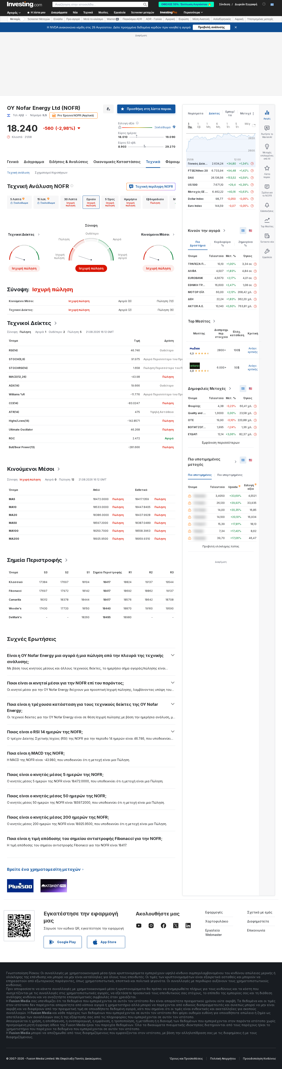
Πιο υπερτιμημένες (230, 475)
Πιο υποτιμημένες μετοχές (204, 462)
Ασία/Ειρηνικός (222, 19)
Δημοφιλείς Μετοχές (207, 388)
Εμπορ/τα (230, 113)
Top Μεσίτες (199, 321)
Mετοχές (15, 19)
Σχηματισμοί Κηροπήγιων (51, 172)
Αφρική (239, 19)
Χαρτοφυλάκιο (216, 921)
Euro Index (195, 205)
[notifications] (264, 4)
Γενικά (13, 162)
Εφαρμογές (214, 912)
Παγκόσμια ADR (132, 19)
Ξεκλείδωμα (162, 127)
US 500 (192, 184)
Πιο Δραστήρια (198, 243)
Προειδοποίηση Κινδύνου (259, 1058)
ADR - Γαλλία (154, 19)
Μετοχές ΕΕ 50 (198, 191)
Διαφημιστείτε (258, 921)
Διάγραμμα (34, 162)
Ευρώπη (184, 19)
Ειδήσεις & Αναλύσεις (68, 162)
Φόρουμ (172, 162)
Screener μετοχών (142, 12)
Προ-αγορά (73, 19)
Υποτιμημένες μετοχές (260, 19)
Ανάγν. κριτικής (253, 350)
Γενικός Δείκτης (199, 163)
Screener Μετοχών (39, 19)
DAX (191, 177)
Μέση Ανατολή (201, 19)
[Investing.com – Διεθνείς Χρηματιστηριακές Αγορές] (24, 4)
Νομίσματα (195, 113)
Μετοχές (246, 113)
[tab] (19, 202)
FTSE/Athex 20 (198, 170)
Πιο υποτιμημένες (200, 475)
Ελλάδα (58, 19)
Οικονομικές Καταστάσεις (117, 162)
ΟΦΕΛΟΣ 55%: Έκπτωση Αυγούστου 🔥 (186, 4)
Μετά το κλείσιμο (93, 19)
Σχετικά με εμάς (259, 912)
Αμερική (170, 19)
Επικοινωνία (256, 930)
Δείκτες (214, 113)
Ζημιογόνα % (245, 243)
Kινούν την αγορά (204, 230)
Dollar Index (196, 198)
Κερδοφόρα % (222, 243)
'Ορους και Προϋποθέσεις (186, 1058)
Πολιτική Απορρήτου (223, 1058)
